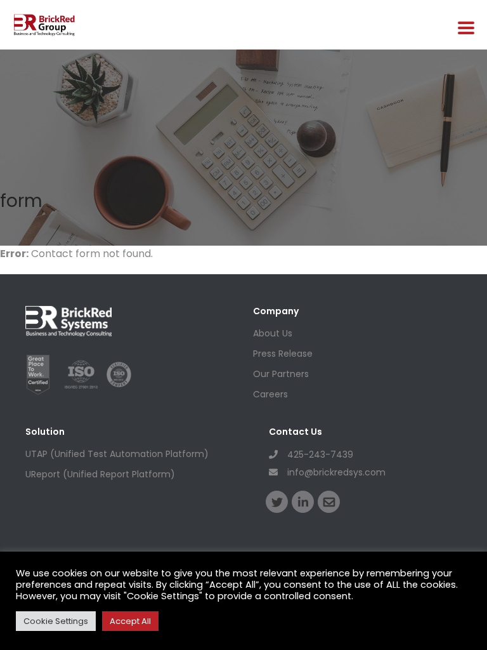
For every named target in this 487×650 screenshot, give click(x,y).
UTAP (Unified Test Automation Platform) (117, 454)
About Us (272, 333)
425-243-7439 (320, 454)
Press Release (283, 353)
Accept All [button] (130, 621)
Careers (270, 394)
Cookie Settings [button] (55, 621)
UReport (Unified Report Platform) (100, 474)
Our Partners (281, 374)
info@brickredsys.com (336, 472)
